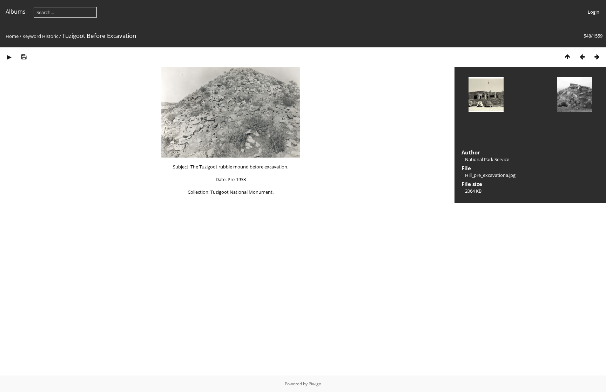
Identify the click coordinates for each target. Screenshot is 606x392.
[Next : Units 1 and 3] (597, 57)
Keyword (31, 36)
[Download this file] (23, 57)
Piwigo (315, 384)
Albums (16, 11)
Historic (50, 36)
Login (593, 12)
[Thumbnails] (567, 57)
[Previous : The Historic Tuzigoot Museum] (582, 57)
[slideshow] (9, 57)
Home (12, 36)
